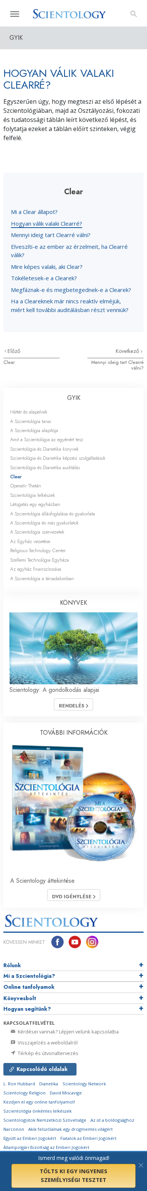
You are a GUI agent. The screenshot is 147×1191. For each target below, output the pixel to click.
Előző (14, 351)
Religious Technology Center (38, 550)
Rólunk (12, 965)
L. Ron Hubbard (19, 1083)
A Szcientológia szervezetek (37, 531)
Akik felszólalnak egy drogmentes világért (70, 1129)
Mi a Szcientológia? (29, 976)
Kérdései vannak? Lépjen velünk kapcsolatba (68, 1031)
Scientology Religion (24, 1093)
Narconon (13, 1129)
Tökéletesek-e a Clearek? (44, 278)
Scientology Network (84, 1083)
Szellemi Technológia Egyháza (39, 560)
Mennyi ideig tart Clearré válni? (50, 235)
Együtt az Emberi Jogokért (29, 1138)
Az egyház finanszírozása (35, 569)
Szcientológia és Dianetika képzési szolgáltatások (58, 458)
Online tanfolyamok (29, 987)
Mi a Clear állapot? (34, 211)
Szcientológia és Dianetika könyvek (44, 449)
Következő (128, 351)
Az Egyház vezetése (30, 541)
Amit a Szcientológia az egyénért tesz (46, 439)
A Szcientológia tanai (30, 421)
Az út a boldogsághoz (112, 1120)
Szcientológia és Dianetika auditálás (45, 467)
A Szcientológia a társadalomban (42, 578)
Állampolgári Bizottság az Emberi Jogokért (46, 1147)
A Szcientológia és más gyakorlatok (44, 522)
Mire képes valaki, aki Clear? (47, 266)
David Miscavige (66, 1093)
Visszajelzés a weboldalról (47, 1042)
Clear (9, 362)
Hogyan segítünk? (27, 1009)
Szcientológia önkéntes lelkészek (37, 1111)
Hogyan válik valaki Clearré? (46, 223)
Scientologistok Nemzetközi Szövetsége (44, 1120)
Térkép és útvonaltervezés (47, 1053)
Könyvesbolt (19, 998)
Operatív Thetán (25, 485)
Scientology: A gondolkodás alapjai (54, 689)
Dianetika (48, 1083)
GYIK (73, 397)
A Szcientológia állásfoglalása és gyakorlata (52, 513)
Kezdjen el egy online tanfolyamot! (39, 1102)
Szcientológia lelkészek (32, 495)
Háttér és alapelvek (28, 411)
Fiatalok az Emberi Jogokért (88, 1138)
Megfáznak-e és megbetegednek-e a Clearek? (71, 289)
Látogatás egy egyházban (35, 504)
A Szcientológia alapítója (34, 430)
